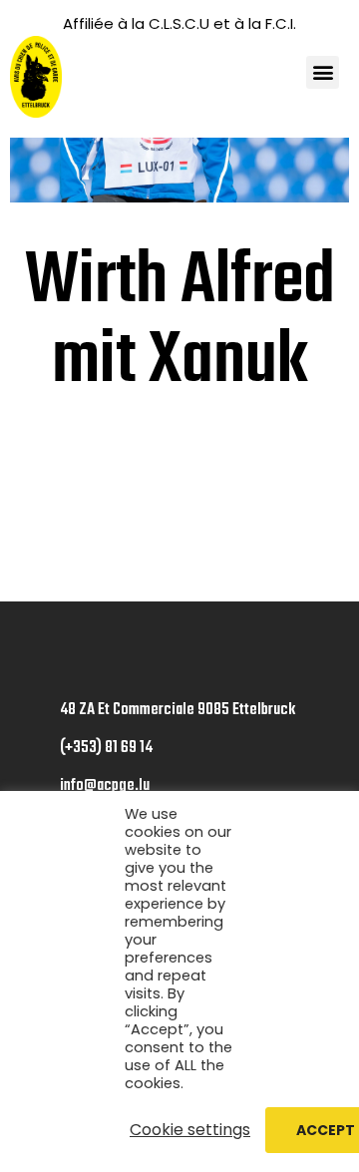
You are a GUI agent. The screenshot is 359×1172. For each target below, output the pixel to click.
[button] (322, 72)
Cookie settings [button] (190, 1130)
